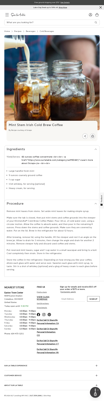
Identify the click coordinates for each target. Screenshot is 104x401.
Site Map (47, 396)
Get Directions (43, 303)
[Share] (85, 136)
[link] (97, 14)
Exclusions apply (68, 292)
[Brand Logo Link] (47, 14)
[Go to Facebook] (38, 314)
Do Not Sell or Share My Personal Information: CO (47, 332)
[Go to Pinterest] (49, 314)
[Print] (92, 136)
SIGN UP (93, 299)
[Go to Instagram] (44, 314)
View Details (42, 308)
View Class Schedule (43, 298)
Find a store (42, 292)
